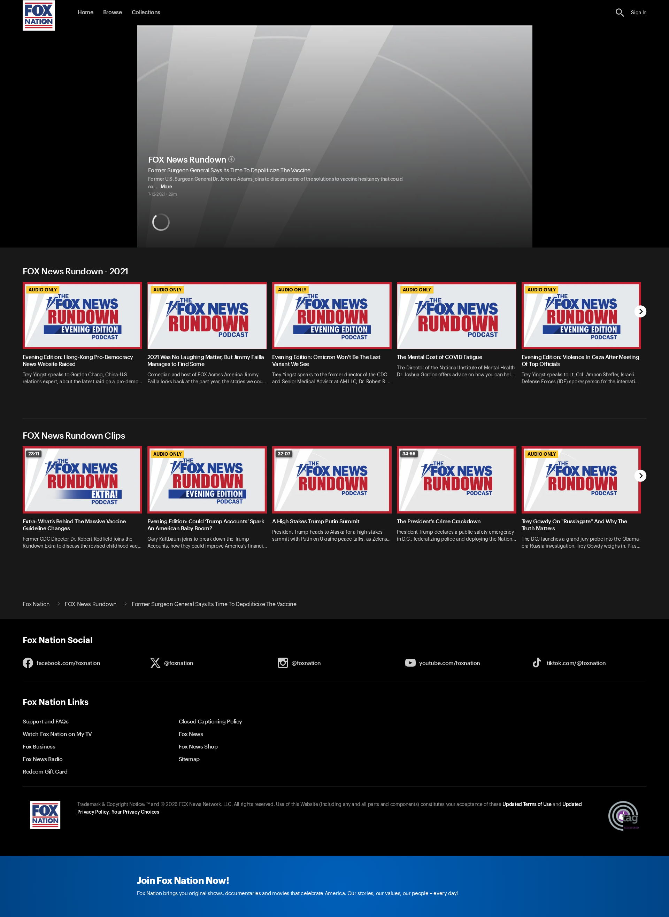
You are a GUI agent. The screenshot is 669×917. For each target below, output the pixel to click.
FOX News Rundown (187, 160)
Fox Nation (36, 604)
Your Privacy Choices (135, 812)
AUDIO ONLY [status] (43, 289)
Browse (112, 12)
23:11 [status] (33, 453)
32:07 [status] (284, 453)
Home (85, 12)
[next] (640, 312)
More (166, 187)
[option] (85, 341)
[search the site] (620, 12)
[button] (620, 12)
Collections (146, 12)
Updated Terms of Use (526, 804)
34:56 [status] (409, 453)
